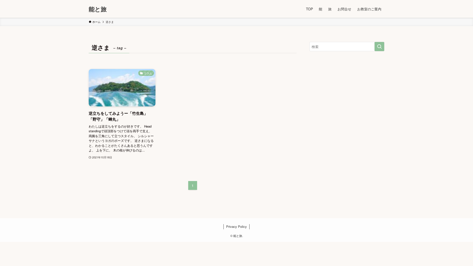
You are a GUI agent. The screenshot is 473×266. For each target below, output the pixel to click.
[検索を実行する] (379, 46)
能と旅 (98, 9)
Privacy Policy (236, 226)
